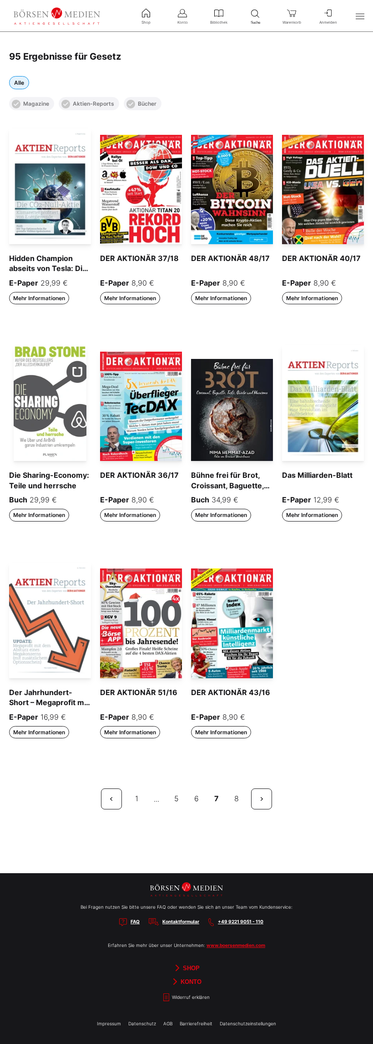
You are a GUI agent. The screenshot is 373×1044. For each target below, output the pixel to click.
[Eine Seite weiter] (261, 798)
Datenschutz (142, 1023)
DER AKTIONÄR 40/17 (321, 258)
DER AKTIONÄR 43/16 (230, 692)
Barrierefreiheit (196, 1023)
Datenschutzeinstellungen (248, 1023)
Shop (190, 968)
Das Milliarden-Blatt (317, 475)
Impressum (109, 1023)
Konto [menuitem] (182, 22)
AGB (167, 1023)
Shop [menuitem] (146, 22)
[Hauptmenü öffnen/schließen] (360, 16)
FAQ (135, 921)
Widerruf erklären (190, 997)
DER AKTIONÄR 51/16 (138, 692)
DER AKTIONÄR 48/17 (230, 258)
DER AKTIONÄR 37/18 (139, 258)
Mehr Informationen (39, 298)
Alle (19, 82)
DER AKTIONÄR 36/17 (139, 475)
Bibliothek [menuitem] (218, 22)
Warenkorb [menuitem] (291, 22)
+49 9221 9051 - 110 (240, 921)
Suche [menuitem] (255, 22)
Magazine (36, 103)
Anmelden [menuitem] (328, 22)
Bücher (147, 103)
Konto (190, 981)
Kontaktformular (180, 921)
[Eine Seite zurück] (111, 798)
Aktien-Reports (93, 103)
